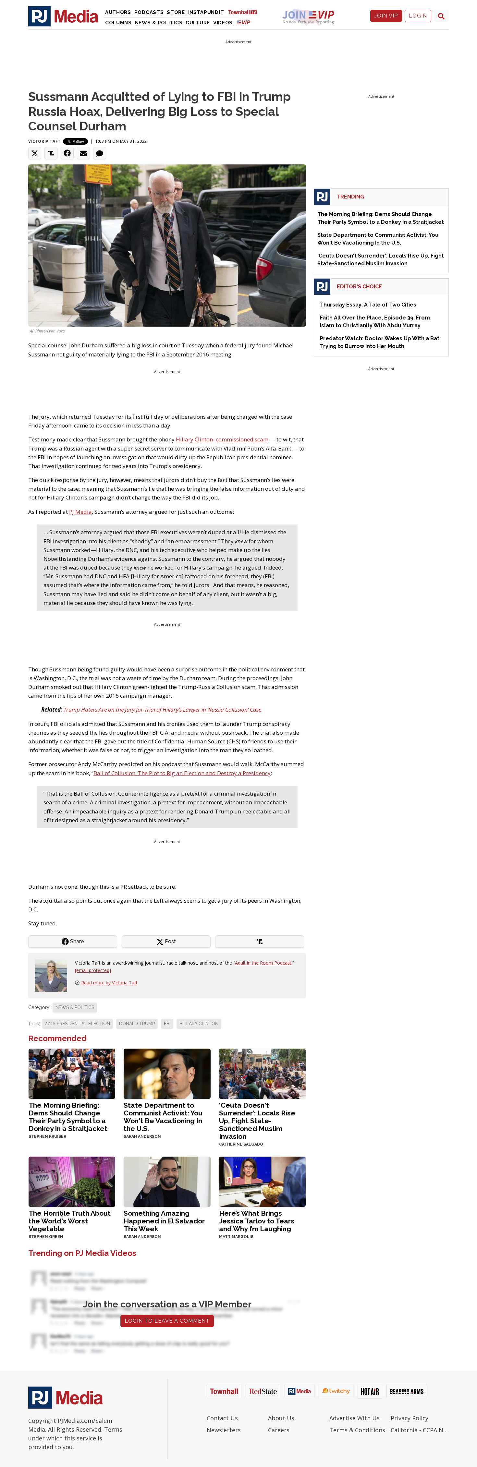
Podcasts (149, 12)
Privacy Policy (409, 1418)
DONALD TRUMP (137, 1023)
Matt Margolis (236, 1236)
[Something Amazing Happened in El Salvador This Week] (167, 1181)
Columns (118, 23)
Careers (278, 1430)
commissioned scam (242, 439)
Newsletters (224, 1430)
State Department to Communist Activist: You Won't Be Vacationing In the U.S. (163, 1117)
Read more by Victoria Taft (109, 983)
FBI (167, 1023)
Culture (198, 23)
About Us (281, 1418)
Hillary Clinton (194, 439)
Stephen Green (46, 1236)
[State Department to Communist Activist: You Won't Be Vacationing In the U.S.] (167, 1073)
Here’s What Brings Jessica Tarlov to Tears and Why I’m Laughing (256, 1221)
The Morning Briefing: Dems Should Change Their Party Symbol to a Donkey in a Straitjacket (68, 1117)
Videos (223, 23)
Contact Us (222, 1418)
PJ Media (80, 511)
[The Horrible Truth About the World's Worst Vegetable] (72, 1181)
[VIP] (244, 22)
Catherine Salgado (241, 1144)
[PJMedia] (63, 15)
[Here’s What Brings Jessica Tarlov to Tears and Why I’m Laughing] (262, 1181)
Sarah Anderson (142, 1136)
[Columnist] (53, 975)
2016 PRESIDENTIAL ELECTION (77, 1023)
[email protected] (93, 970)
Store (176, 12)
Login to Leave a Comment (167, 1321)
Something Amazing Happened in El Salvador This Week (164, 1221)
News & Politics (159, 23)
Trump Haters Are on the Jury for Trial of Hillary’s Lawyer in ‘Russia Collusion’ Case (162, 709)
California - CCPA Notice (420, 1430)
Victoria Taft (44, 141)
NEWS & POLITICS (74, 1007)
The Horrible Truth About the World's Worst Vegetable (70, 1221)
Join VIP (386, 16)
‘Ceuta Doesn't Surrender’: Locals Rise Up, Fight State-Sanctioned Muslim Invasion (257, 1120)
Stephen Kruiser (47, 1136)
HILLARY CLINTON (198, 1023)
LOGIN (418, 16)
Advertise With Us (354, 1418)
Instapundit (206, 12)
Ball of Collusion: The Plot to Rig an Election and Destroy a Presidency (182, 773)
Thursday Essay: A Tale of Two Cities (368, 305)
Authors (118, 12)
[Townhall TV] (245, 11)
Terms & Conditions (357, 1430)
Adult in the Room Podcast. (263, 963)
